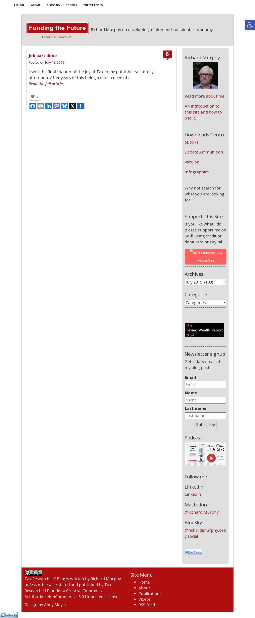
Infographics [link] (197, 172)
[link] (250, 25)
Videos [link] (144, 599)
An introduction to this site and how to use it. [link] (204, 112)
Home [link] (19, 5)
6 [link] (167, 54)
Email (190, 377)
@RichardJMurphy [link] (202, 512)
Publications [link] (150, 593)
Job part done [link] (43, 55)
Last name (195, 408)
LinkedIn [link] (193, 494)
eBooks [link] (191, 142)
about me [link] (215, 96)
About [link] (144, 588)
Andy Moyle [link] (55, 604)
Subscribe (205, 424)
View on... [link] (193, 162)
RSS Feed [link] (146, 604)
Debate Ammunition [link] (204, 152)
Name (191, 392)
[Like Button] (33, 97)
